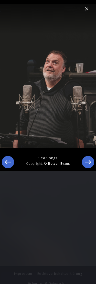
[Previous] (8, 162)
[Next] (88, 162)
